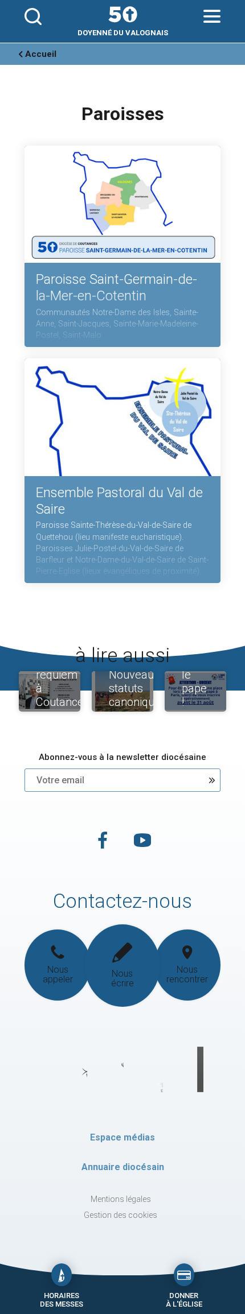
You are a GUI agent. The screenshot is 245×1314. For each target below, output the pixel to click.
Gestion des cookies (120, 1215)
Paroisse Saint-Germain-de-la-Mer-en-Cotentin (116, 287)
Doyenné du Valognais (122, 32)
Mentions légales (121, 1199)
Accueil (40, 54)
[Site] (122, 14)
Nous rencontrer (187, 974)
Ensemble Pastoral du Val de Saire (119, 501)
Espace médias (122, 1137)
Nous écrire (122, 978)
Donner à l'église (184, 1299)
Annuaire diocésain (122, 1167)
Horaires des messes (61, 1299)
